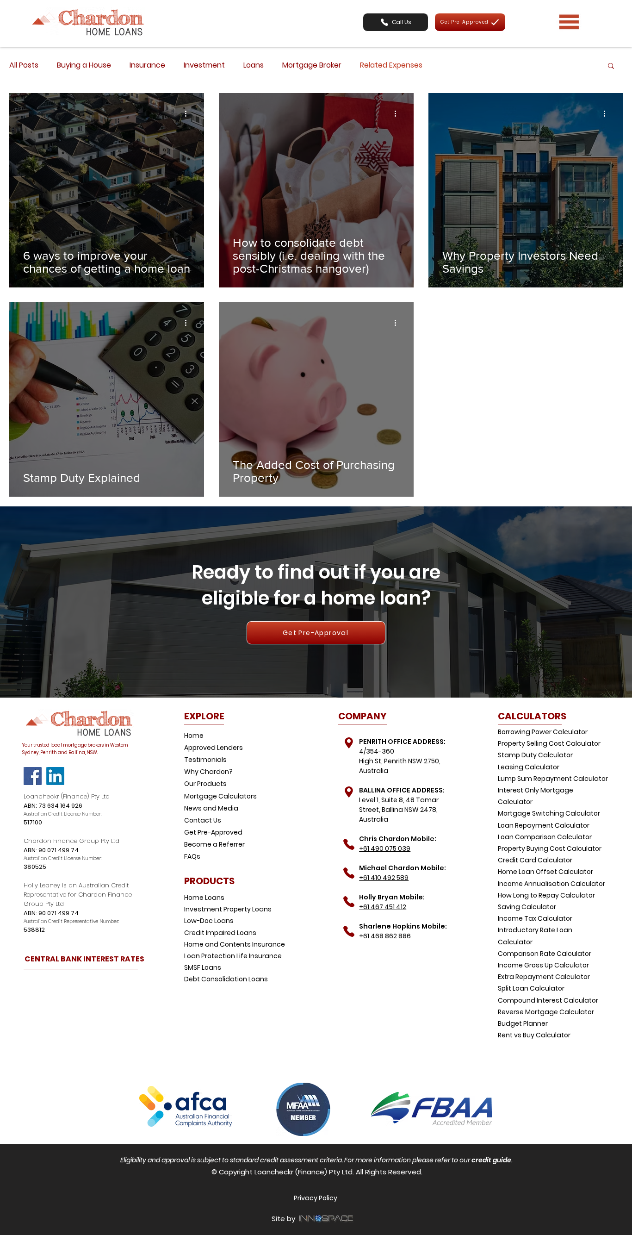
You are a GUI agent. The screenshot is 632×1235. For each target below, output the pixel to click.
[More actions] (188, 113)
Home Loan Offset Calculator (545, 871)
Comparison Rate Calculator (544, 953)
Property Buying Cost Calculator (549, 848)
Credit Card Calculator (535, 860)
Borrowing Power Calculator (543, 731)
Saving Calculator (527, 906)
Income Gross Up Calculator (543, 965)
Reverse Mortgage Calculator (546, 1012)
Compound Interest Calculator (548, 1000)
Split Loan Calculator (531, 988)
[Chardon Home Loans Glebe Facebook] (33, 776)
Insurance (147, 65)
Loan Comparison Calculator (545, 837)
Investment (204, 65)
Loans (253, 65)
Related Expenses (391, 65)
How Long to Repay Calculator (546, 895)
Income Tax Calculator (535, 918)
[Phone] (348, 742)
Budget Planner (523, 1023)
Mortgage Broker (311, 65)
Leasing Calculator (528, 767)
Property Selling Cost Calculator (549, 743)
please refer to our (441, 1160)
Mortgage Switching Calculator (549, 813)
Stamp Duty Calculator (535, 755)
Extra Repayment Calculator (544, 976)
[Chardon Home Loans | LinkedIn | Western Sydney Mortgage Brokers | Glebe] (55, 776)
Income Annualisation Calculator (551, 883)
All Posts (23, 65)
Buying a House (84, 65)
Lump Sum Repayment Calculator (553, 778)
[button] (395, 22)
